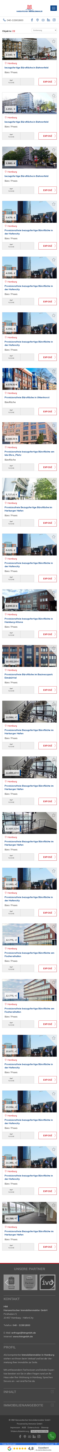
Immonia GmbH (35, 1423)
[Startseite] (29, 8)
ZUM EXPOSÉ (48, 81)
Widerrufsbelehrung (20, 1431)
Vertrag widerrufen (39, 1431)
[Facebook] (32, 20)
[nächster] (52, 1282)
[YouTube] (43, 20)
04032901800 (52, 1436)
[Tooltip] (55, 1444)
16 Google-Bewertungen (43, 1450)
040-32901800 (15, 20)
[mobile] (53, 8)
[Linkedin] (48, 20)
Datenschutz (33, 1427)
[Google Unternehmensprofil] (37, 20)
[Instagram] (54, 20)
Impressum (15, 1427)
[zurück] (7, 1282)
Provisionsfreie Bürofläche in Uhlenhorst (27, 397)
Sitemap (45, 1427)
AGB (24, 1427)
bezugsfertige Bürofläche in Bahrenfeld (26, 67)
